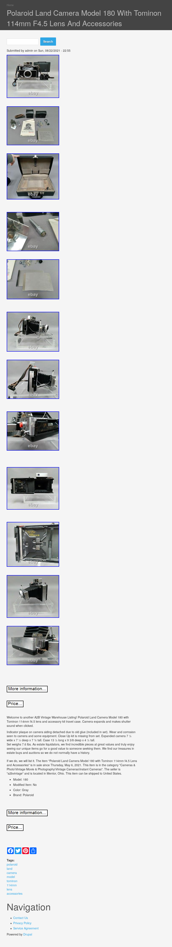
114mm (12, 885)
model (11, 877)
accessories (14, 893)
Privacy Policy (22, 923)
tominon (12, 881)
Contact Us (20, 918)
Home (10, 5)
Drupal (27, 934)
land (9, 868)
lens (9, 889)
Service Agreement (26, 928)
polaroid (12, 864)
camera (12, 873)
